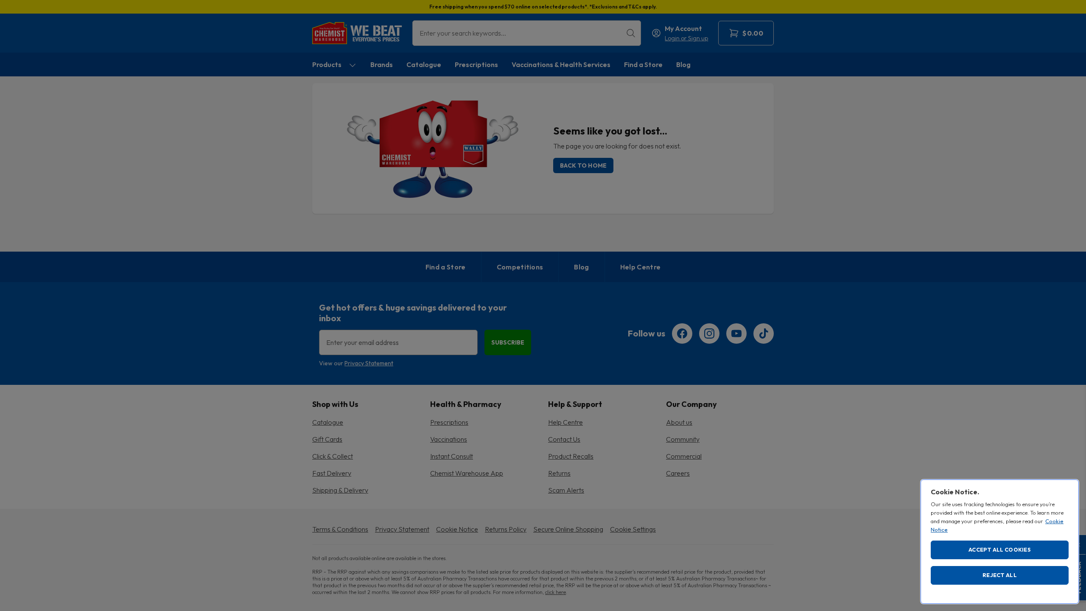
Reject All (999, 575)
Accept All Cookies (999, 549)
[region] (999, 541)
